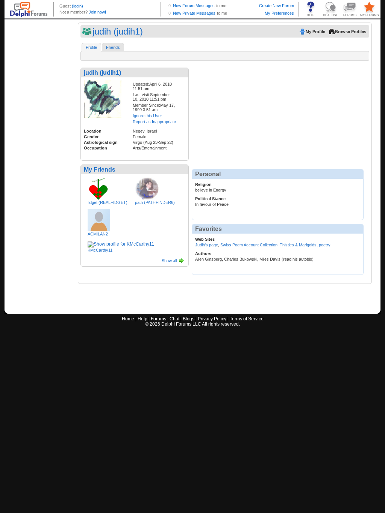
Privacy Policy (212, 318)
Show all (169, 260)
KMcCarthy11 (100, 250)
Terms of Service (247, 318)
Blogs (188, 318)
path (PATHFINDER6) (155, 202)
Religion (203, 184)
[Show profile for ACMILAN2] (99, 218)
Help (142, 318)
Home (128, 318)
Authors (203, 253)
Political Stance (210, 198)
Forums (158, 318)
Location (93, 131)
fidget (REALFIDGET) (107, 202)
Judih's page (206, 245)
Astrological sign (101, 142)
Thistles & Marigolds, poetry (305, 245)
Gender (91, 136)
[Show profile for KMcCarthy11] (121, 243)
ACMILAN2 (98, 234)
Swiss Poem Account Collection (248, 245)
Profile (91, 47)
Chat (174, 318)
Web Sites (205, 239)
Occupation (95, 148)
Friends (113, 47)
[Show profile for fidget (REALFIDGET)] (98, 187)
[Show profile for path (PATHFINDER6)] (147, 187)
